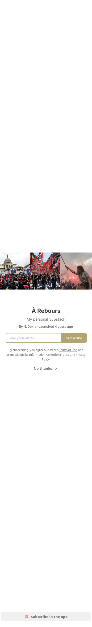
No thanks (43, 368)
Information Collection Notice (49, 354)
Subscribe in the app (49, 616)
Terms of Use (68, 350)
